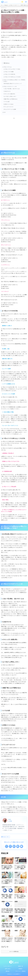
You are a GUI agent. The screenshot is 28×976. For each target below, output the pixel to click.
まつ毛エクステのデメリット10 (10, 86)
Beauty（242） (6, 836)
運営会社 (7, 971)
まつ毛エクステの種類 (9, 71)
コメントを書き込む (14, 951)
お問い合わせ (7, 968)
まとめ (4, 112)
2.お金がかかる (7, 91)
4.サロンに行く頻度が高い (9, 93)
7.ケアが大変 (6, 101)
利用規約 (20, 968)
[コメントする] (21, 846)
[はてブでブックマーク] (14, 846)
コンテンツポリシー (7, 966)
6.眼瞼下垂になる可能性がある (10, 99)
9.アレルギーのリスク (8, 106)
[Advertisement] (14, 133)
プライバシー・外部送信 (20, 971)
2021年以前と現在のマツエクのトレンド (13, 83)
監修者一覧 (20, 966)
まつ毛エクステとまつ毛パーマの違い (12, 69)
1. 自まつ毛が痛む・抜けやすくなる (12, 88)
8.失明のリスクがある (8, 104)
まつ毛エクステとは (7, 67)
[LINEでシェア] (17, 846)
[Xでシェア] (6, 846)
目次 (5, 63)
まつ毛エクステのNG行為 (9, 74)
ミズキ (10, 821)
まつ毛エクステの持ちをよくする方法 (12, 76)
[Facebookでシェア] (10, 846)
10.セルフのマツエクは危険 (10, 109)
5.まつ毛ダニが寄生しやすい (10, 96)
